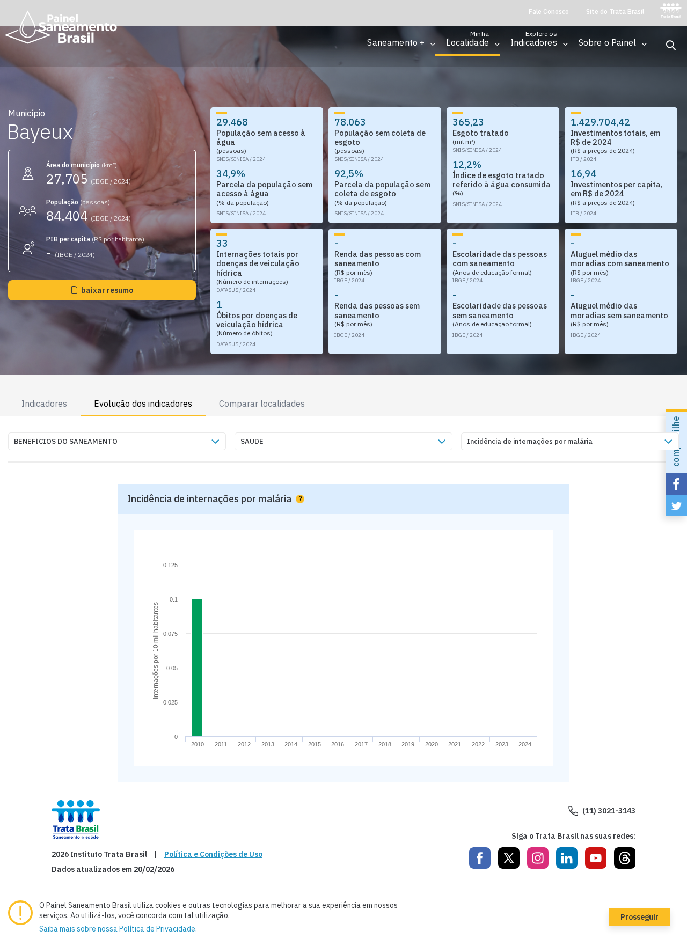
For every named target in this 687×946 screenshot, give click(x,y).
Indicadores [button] (44, 403)
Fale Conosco (549, 12)
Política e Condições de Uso (213, 854)
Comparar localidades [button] (262, 403)
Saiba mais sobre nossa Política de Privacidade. (118, 929)
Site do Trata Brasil (615, 12)
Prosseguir (639, 917)
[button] (395, 42)
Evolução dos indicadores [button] (143, 403)
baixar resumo (107, 290)
